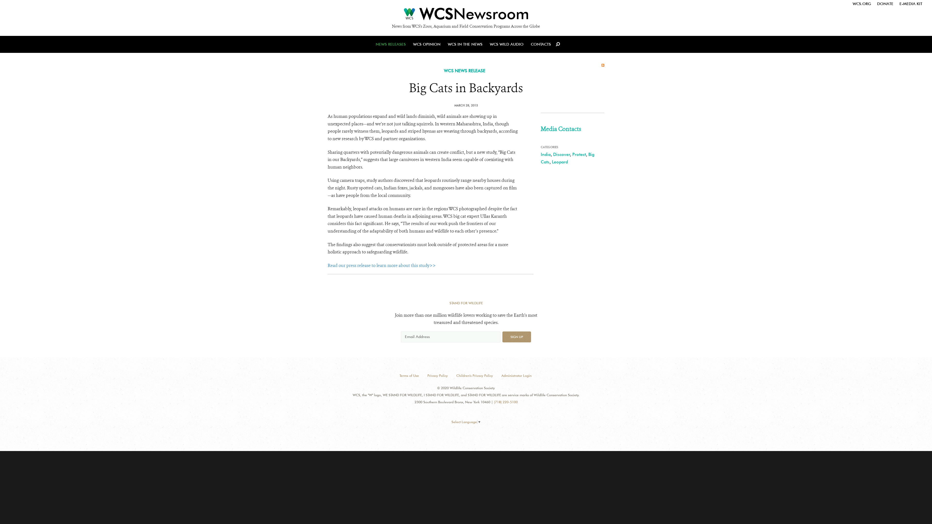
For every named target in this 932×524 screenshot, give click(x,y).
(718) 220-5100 (506, 402)
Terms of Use (409, 376)
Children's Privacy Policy (474, 376)
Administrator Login (516, 376)
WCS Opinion (427, 44)
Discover (561, 154)
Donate (885, 3)
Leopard (560, 161)
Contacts (541, 44)
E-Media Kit (910, 3)
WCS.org (862, 3)
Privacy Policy (437, 376)
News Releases (391, 44)
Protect (579, 154)
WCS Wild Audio (507, 44)
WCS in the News (465, 44)
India (546, 154)
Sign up (516, 337)
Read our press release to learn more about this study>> (382, 265)
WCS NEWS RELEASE (464, 70)
